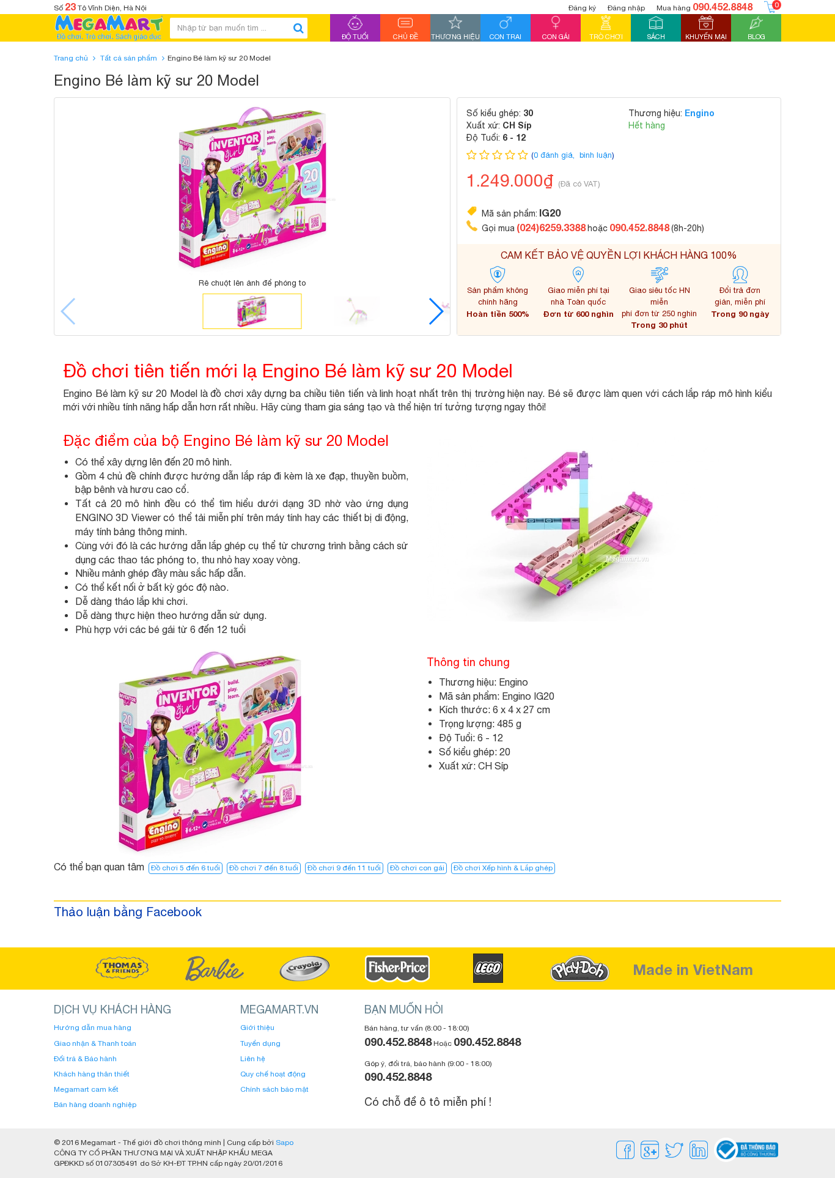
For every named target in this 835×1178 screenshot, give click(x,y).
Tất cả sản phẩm (128, 58)
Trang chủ (71, 58)
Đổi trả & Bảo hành (85, 1058)
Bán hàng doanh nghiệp (95, 1104)
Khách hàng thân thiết (92, 1074)
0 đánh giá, (555, 155)
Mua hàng (704, 6)
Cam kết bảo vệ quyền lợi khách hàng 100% (619, 255)
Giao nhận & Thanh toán (95, 1043)
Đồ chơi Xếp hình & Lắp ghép (503, 868)
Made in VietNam (693, 969)
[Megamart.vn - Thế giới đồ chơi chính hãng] (109, 28)
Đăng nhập (626, 8)
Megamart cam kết (86, 1089)
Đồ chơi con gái (417, 868)
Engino (700, 113)
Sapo (284, 1142)
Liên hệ (252, 1058)
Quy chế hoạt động (273, 1074)
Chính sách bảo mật (274, 1089)
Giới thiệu (257, 1027)
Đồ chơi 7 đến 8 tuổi (263, 868)
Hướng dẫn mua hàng (92, 1027)
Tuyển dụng (260, 1043)
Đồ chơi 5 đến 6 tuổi (185, 868)
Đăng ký (582, 8)
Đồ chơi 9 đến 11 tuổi (344, 868)
